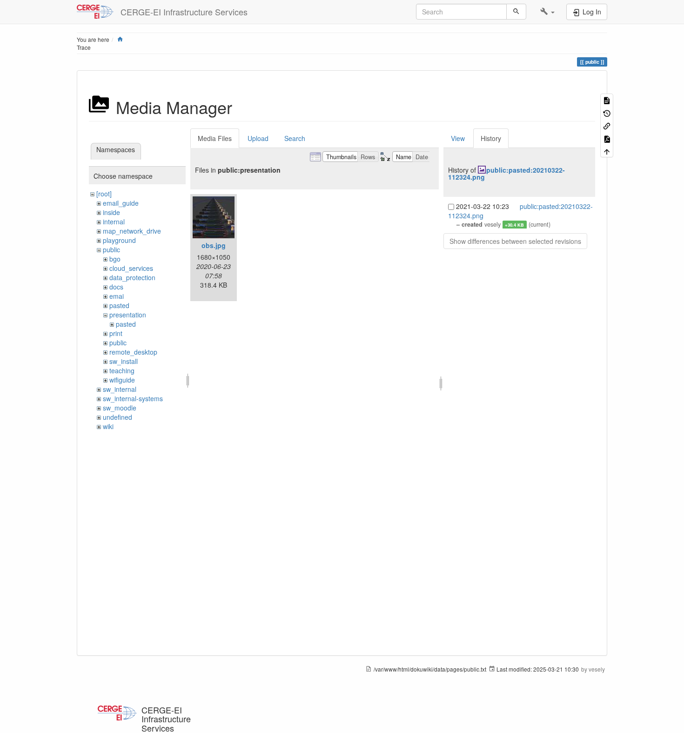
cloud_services (131, 268)
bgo (115, 258)
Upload (258, 138)
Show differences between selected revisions (515, 241)
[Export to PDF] (607, 138)
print (115, 333)
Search (294, 138)
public (111, 249)
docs (116, 286)
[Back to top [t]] (607, 151)
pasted (119, 305)
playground (119, 240)
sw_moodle (119, 407)
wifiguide (122, 379)
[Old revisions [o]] (607, 112)
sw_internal (119, 389)
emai (116, 296)
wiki (108, 426)
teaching (121, 370)
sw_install (123, 361)
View (458, 138)
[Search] (516, 12)
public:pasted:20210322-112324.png (506, 173)
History (491, 138)
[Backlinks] (607, 125)
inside (111, 212)
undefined (117, 417)
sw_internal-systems (133, 398)
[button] (547, 11)
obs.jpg (213, 245)
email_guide (121, 203)
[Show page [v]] (607, 100)
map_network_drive (132, 230)
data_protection (132, 277)
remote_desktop (133, 351)
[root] (104, 193)
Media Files (215, 138)
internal (114, 221)
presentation (127, 314)
